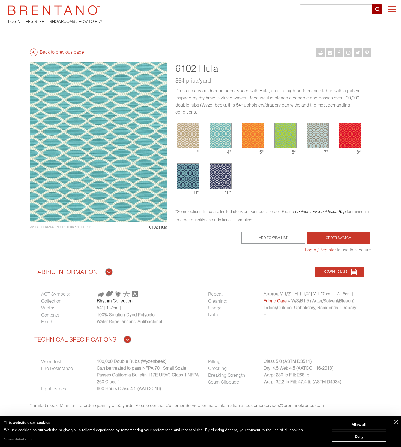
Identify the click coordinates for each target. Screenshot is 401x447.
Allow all (359, 425)
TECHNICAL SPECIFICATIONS (75, 339)
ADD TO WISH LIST (273, 238)
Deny (359, 436)
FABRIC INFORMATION (66, 272)
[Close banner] (396, 422)
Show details (15, 439)
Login (14, 21)
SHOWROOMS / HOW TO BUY (76, 21)
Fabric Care (275, 300)
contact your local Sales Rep (320, 211)
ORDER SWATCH (338, 238)
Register (35, 21)
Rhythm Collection (115, 300)
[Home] (200, 10)
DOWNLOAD (336, 271)
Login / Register (320, 250)
